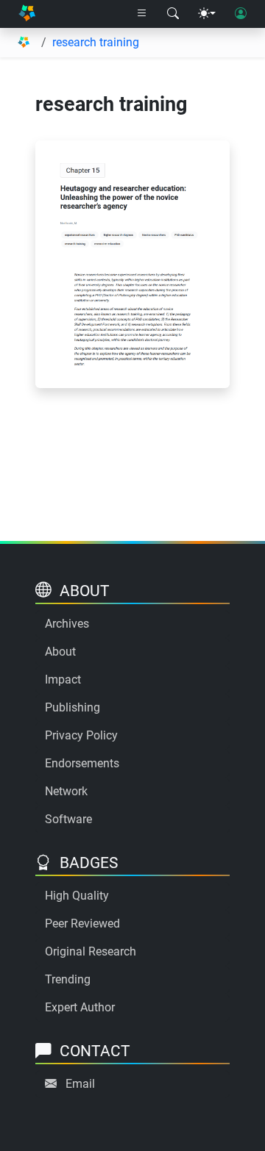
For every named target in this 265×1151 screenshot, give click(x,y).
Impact (63, 679)
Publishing (72, 707)
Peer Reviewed (82, 924)
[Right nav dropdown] (142, 14)
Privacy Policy (81, 735)
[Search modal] (173, 14)
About (60, 652)
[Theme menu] (206, 14)
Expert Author (80, 1007)
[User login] (240, 14)
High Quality (77, 896)
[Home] (27, 14)
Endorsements (82, 763)
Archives (67, 624)
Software (68, 819)
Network (66, 791)
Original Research (90, 951)
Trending (68, 979)
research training (95, 42)
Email (80, 1084)
